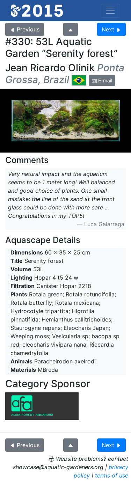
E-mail (104, 80)
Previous (28, 29)
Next (108, 29)
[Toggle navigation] (110, 11)
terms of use (111, 475)
